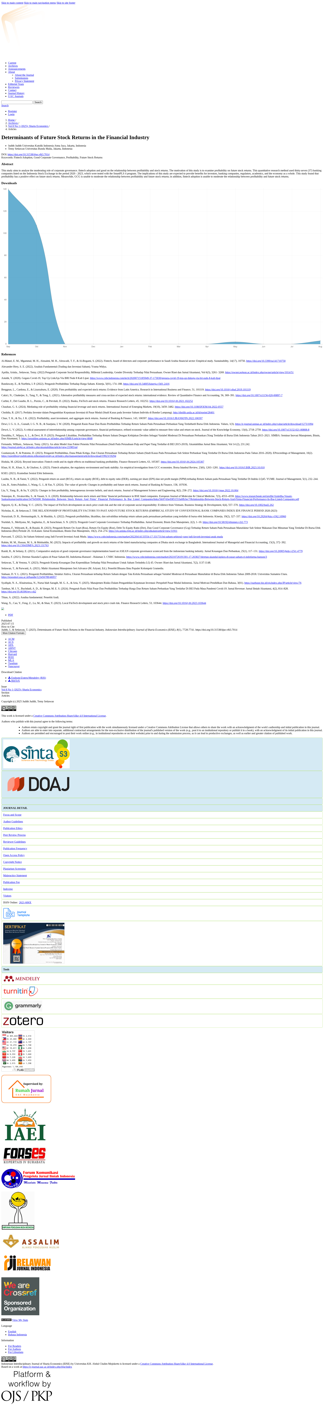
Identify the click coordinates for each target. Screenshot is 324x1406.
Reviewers (13, 87)
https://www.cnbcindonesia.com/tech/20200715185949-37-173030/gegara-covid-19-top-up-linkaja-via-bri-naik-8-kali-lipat (155, 378)
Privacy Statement (24, 81)
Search (38, 102)
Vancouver (14, 666)
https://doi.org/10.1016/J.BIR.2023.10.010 (242, 467)
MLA (11, 660)
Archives (13, 65)
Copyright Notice (12, 862)
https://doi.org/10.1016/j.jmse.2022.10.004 (215, 490)
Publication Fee (11, 882)
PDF (10, 614)
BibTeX (15, 680)
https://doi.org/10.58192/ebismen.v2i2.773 (225, 522)
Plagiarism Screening (14, 868)
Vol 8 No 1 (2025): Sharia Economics (28, 126)
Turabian (13, 663)
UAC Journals (15, 96)
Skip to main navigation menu (40, 2)
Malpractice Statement (15, 875)
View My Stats (20, 1320)
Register (12, 111)
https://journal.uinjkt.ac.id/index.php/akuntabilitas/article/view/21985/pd (39, 447)
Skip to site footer (66, 2)
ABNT (12, 648)
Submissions (21, 78)
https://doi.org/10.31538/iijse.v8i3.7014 (28, 154)
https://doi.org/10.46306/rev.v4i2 (18, 591)
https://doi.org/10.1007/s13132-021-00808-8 (285, 429)
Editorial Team (16, 84)
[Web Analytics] (6, 1320)
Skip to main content (12, 2)
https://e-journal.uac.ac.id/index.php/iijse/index (47, 1366)
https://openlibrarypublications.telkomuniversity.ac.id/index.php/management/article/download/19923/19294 (58, 456)
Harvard (12, 654)
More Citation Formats (13, 633)
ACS (11, 642)
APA (11, 645)
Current (12, 62)
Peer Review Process (14, 835)
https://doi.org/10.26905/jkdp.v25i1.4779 (281, 551)
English (12, 1331)
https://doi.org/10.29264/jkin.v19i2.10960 (264, 516)
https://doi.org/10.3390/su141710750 (266, 360)
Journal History (16, 93)
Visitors (7, 895)
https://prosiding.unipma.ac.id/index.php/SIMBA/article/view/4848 (56, 438)
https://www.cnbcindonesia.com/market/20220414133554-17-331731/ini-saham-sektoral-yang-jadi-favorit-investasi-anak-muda (155, 536)
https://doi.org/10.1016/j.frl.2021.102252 (171, 401)
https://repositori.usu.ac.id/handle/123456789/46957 (29, 577)
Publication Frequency (15, 848)
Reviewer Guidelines (14, 841)
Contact (12, 90)
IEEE (11, 657)
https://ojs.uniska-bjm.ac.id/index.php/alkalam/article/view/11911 (143, 530)
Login (11, 114)
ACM (11, 639)
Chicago (12, 651)
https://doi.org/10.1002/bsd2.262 (256, 504)
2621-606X (25, 902)
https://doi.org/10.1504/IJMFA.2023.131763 (25, 545)
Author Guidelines (13, 821)
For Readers (14, 1346)
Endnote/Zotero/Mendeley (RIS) (28, 677)
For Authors (14, 1349)
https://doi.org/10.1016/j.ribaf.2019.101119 (228, 389)
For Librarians (15, 1352)
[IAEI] (24, 1142)
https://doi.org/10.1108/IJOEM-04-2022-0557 (199, 406)
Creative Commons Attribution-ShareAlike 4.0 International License (69, 715)
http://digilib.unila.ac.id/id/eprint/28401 (193, 412)
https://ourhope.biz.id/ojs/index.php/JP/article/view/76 (272, 582)
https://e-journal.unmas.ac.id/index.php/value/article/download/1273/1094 (274, 424)
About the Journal (24, 75)
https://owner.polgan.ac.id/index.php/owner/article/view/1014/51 (259, 372)
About (11, 72)
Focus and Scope (12, 814)
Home (11, 120)
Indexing (8, 889)
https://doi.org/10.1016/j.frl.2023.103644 (184, 603)
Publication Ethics (12, 828)
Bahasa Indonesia (17, 1334)
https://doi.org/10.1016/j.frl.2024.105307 (182, 461)
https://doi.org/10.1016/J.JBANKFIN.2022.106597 (175, 418)
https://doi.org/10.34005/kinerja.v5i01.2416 (146, 383)
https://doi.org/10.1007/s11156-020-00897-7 (259, 395)
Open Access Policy (14, 855)
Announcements (16, 68)
